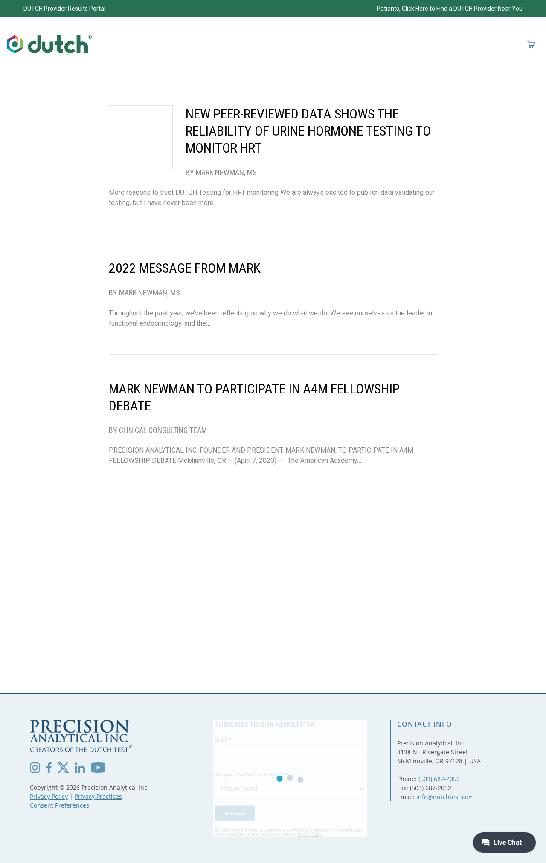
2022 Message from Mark (185, 268)
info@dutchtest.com (445, 797)
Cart (531, 44)
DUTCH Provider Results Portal (64, 8)
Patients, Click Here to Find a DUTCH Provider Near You (450, 8)
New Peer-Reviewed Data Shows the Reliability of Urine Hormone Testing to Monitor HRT (308, 131)
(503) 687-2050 (439, 779)
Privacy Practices (98, 796)
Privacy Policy (49, 796)
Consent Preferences (59, 805)
